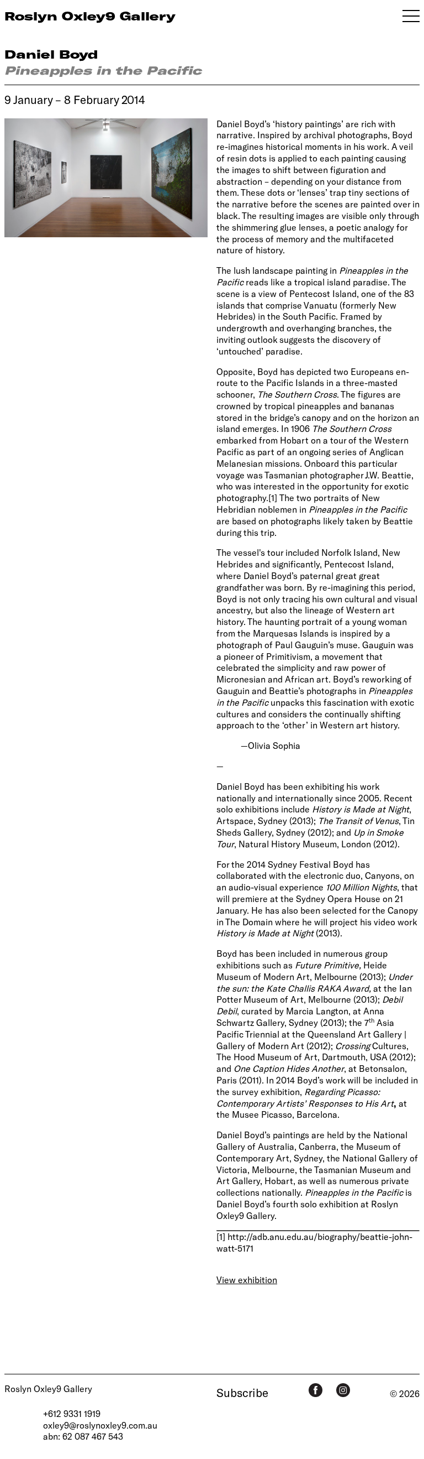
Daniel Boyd (51, 54)
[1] (272, 497)
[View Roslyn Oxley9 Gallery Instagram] (343, 1390)
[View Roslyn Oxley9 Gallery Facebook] (315, 1390)
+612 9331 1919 (71, 1413)
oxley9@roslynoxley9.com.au (100, 1425)
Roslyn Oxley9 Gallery (48, 1388)
